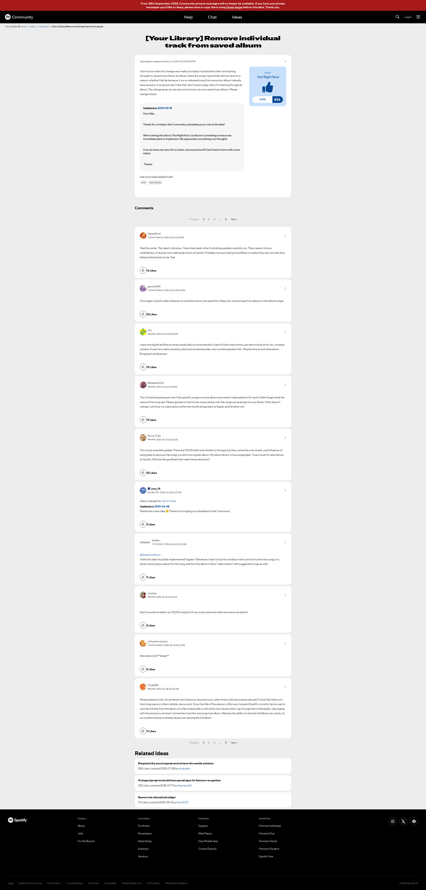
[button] (262, 99)
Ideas (237, 17)
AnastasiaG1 (184, 785)
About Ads (93, 883)
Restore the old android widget (157, 797)
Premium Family (268, 841)
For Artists (144, 826)
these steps (234, 7)
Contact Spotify (207, 849)
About (81, 826)
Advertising (144, 841)
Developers (145, 833)
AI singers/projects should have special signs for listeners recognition (179, 780)
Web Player (205, 833)
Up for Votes (169, 501)
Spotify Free (266, 856)
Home (23, 26)
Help (188, 17)
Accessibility (111, 883)
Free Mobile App (208, 841)
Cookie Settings (74, 883)
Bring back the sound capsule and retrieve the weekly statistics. (176, 763)
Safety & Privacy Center (30, 883)
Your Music (155, 182)
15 (226, 219)
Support (203, 826)
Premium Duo (267, 833)
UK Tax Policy (153, 883)
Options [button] (285, 61)
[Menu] (418, 17)
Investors (143, 849)
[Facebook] (414, 821)
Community (22, 17)
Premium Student (269, 849)
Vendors (143, 856)
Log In (408, 17)
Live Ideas (44, 26)
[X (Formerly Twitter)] (403, 821)
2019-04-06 (162, 506)
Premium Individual (270, 826)
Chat (212, 17)
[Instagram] (393, 821)
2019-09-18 (165, 108)
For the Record (86, 841)
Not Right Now (268, 77)
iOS (143, 182)
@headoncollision (150, 555)
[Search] (397, 17)
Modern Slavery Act (132, 883)
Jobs (80, 833)
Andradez (184, 768)
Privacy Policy (53, 883)
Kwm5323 (182, 802)
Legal (10, 883)
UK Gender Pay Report (176, 883)
